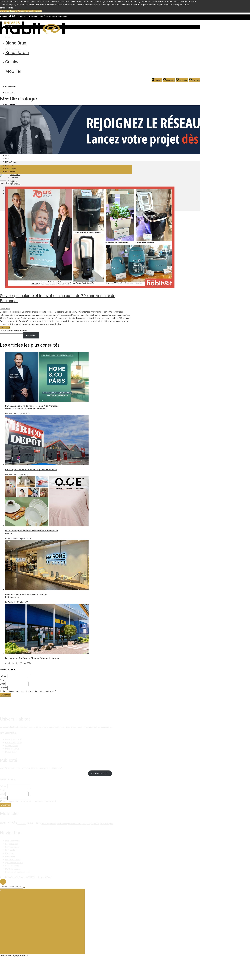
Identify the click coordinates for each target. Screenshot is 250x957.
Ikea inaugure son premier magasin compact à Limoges (32, 658)
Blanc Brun (15, 43)
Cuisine (12, 61)
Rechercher (31, 335)
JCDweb (48, 877)
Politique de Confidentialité (29, 11)
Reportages (10, 168)
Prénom (3, 676)
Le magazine (11, 86)
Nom (2, 680)
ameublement (21, 824)
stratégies (108, 823)
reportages (97, 823)
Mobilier (13, 71)
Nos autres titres (12, 859)
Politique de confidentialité (17, 872)
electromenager (63, 824)
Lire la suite (5, 327)
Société (3, 687)
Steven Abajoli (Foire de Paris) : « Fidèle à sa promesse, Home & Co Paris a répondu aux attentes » (32, 407)
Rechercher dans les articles (13, 330)
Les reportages (12, 847)
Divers (10, 752)
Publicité (9, 37)
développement (49, 823)
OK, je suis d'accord (8, 11)
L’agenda (9, 853)
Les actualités (11, 844)
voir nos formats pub (100, 773)
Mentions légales (13, 49)
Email (2, 684)
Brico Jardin (17, 52)
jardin (84, 824)
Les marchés (10, 104)
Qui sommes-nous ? (14, 862)
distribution (34, 823)
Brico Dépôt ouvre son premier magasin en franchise (31, 469)
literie (88, 824)
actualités (8, 823)
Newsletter (10, 856)
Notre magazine (12, 840)
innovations (76, 823)
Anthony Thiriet (11, 183)
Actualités (9, 92)
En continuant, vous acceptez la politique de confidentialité (29, 691)
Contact (8, 155)
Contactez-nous (12, 866)
